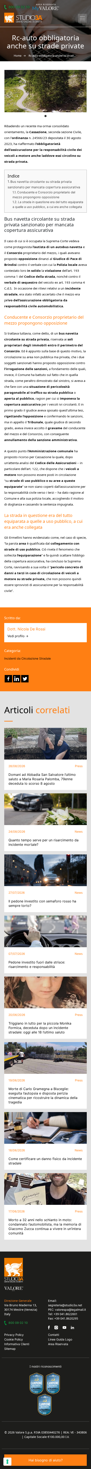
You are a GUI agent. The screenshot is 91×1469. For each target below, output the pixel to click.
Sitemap (10, 1348)
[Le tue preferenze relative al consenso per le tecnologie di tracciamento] (7, 1462)
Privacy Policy (14, 1334)
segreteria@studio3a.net (65, 1305)
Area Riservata (58, 1344)
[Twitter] (25, 678)
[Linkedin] (16, 678)
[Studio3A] (23, 18)
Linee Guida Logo (60, 1339)
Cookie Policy (13, 1339)
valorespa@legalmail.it (70, 1309)
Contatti (53, 1334)
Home (18, 55)
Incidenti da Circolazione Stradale (27, 658)
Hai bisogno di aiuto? (46, 1460)
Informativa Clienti (16, 1344)
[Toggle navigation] (82, 18)
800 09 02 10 (19, 7)
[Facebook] (8, 678)
